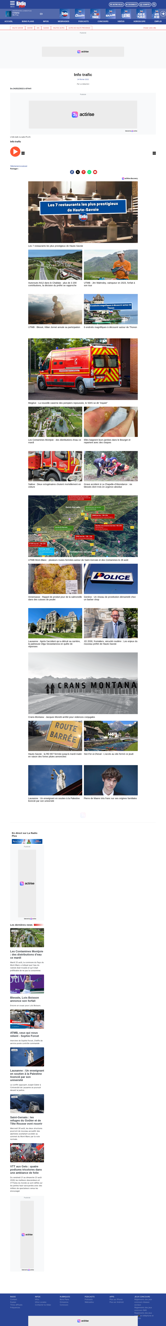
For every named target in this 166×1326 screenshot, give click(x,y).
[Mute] (41, 14)
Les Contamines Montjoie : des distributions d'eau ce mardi (26, 954)
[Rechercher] (154, 4)
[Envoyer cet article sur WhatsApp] (88, 173)
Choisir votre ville (149, 28)
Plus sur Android (117, 1302)
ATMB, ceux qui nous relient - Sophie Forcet (24, 1034)
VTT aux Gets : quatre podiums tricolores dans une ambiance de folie (26, 1169)
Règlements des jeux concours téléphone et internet (144, 1315)
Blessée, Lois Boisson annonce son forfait (24, 999)
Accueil (9, 21)
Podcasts (83, 21)
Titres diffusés (16, 1305)
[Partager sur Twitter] (77, 173)
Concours (103, 21)
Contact (13, 1299)
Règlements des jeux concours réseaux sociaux (143, 1302)
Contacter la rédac (43, 1305)
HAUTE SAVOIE (17, 28)
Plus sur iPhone (116, 1299)
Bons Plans (28, 21)
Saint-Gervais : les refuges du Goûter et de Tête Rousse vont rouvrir (26, 1120)
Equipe (13, 1302)
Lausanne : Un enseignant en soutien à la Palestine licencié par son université (27, 1075)
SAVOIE (30, 28)
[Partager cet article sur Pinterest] (83, 173)
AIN (38, 28)
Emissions (64, 1302)
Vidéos (121, 21)
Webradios (63, 21)
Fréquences (15, 1307)
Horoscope (139, 21)
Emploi (158, 21)
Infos (46, 21)
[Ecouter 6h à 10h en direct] (27, 841)
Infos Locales (40, 1302)
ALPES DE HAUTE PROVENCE (79, 28)
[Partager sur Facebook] (71, 173)
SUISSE (46, 28)
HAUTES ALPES (58, 28)
